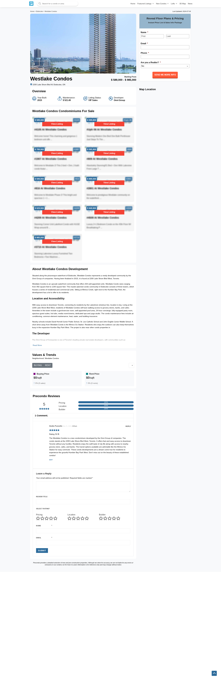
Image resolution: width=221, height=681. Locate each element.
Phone (145, 53)
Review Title (41, 497)
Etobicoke (39, 11)
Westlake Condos (51, 11)
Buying (38, 365)
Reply (128, 426)
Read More (37, 345)
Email (38, 538)
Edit (51, 460)
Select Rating (43, 509)
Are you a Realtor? (151, 62)
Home (32, 11)
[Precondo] (32, 3)
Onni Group (119, 100)
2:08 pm (74, 426)
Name (38, 526)
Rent (48, 365)
